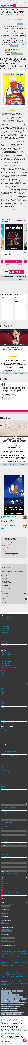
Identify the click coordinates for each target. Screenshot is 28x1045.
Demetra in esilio (4, 792)
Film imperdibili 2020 (5, 630)
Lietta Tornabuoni (6, 578)
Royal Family (23, 998)
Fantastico (8, 14)
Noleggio (11, 42)
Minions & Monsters (7, 894)
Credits (2, 1030)
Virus (9, 1004)
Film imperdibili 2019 (5, 632)
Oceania (2, 728)
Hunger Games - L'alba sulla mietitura (8, 749)
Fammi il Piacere (4, 854)
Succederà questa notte (5, 779)
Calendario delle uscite (5, 742)
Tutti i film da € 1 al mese (8, 220)
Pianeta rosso (4, 908)
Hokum (5, 898)
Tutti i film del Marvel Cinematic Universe (9, 1010)
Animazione (3, 679)
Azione (2, 681)
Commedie (3, 672)
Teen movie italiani (5, 1008)
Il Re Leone (17, 158)
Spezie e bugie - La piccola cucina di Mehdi (10, 755)
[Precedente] (3, 306)
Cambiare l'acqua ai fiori (6, 774)
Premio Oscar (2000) (7, 593)
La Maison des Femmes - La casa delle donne (10, 784)
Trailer (3, 598)
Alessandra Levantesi (7, 582)
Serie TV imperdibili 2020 (6, 663)
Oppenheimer (11, 998)
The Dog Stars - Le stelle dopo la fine (8, 807)
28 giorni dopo (19, 991)
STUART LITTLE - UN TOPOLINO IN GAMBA (14, 440)
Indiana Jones (14, 1004)
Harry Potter (11, 1006)
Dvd (10, 1019)
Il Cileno (2, 824)
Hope (2, 766)
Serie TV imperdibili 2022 (6, 659)
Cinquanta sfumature (5, 1002)
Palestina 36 (3, 762)
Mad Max (3, 1014)
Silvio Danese (5, 585)
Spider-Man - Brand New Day (9, 883)
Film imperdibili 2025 (5, 619)
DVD (19, 44)
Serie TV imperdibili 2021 (6, 661)
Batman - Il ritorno (4, 926)
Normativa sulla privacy (15, 1030)
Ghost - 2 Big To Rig (5, 817)
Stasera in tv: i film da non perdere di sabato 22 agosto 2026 (13, 951)
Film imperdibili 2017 (5, 636)
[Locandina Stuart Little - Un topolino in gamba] (14, 104)
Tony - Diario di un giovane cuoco (7, 822)
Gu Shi (2, 788)
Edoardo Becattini (6, 567)
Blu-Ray (24, 44)
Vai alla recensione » (7, 371)
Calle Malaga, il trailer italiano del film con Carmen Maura (12, 956)
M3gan (10, 992)
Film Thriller (3, 674)
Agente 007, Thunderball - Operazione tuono (10, 911)
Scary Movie (8, 991)
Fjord (2, 768)
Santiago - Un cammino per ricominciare (9, 751)
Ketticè (2, 858)
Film (16, 1018)
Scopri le (14, 373)
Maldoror (3, 735)
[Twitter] (7, 19)
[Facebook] (4, 19)
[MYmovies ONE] (21, 220)
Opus (18, 994)
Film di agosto (4, 643)
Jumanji (2, 922)
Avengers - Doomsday (5, 753)
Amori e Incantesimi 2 (5, 764)
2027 (2, 617)
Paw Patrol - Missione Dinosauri (7, 869)
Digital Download (21, 42)
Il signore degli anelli (5, 1012)
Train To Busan (4, 837)
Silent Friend (3, 849)
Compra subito (14, 46)
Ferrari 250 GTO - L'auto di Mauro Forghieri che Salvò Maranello (14, 864)
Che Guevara (9, 1014)
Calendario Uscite (21, 1018)
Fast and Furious (13, 1008)
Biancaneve (20, 996)
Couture (2, 815)
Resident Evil (3, 757)
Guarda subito (14, 261)
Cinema (6, 1018)
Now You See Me (4, 992)
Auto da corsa (4, 1004)
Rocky (20, 1014)
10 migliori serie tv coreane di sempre (8, 667)
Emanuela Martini (6, 586)
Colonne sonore (16, 1020)
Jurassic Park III (4, 936)
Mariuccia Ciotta (5, 579)
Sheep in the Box (4, 826)
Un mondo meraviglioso (6, 852)
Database (11, 1018)
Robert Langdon (4, 1006)
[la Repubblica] (20, 3)
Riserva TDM (12, 1032)
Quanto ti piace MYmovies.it (6, 613)
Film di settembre (4, 645)
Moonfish (3, 786)
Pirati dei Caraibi (14, 1002)
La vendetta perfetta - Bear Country (8, 811)
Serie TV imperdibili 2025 (6, 652)
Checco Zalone (4, 998)
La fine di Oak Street (7, 887)
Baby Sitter (17, 998)
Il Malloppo (3, 847)
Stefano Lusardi (5, 581)
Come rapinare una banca (6, 856)
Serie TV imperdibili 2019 (6, 665)
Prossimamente (4, 1020)
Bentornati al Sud (4, 770)
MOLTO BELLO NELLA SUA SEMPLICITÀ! (14, 348)
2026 (5, 617)
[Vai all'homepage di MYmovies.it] (8, 6)
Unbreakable (21, 1004)
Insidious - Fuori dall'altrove (6, 730)
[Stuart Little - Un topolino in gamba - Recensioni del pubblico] (14, 343)
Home (2, 1018)
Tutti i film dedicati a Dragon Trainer (8, 994)
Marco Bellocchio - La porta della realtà (9, 828)
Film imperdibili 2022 (5, 626)
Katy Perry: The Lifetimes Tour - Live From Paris (10, 843)
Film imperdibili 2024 (5, 621)
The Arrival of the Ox (5, 799)
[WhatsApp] (12, 19)
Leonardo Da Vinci (5, 1000)
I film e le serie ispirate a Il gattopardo (8, 996)
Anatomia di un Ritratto (5, 797)
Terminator (15, 1014)
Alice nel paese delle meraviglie (17, 1012)
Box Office (16, 1019)
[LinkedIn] (9, 19)
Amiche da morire (4, 918)
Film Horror (3, 676)
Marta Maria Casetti (6, 588)
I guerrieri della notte (5, 940)
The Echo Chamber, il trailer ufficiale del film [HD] (11, 974)
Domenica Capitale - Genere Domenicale (9, 794)
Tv (12, 1019)
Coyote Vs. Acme (4, 839)
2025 (8, 617)
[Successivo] (25, 306)
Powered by (20, 279)
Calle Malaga (3, 759)
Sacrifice (5, 896)
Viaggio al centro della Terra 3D (7, 904)
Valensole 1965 (4, 737)
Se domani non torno (5, 777)
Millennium (17, 1006)
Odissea (5, 881)
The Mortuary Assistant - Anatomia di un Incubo (10, 860)
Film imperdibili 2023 (5, 624)
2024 (10, 617)
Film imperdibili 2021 (5, 628)
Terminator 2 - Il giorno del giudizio (8, 832)
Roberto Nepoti (5, 577)
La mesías (8, 254)
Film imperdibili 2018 (5, 634)
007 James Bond (22, 1002)
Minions (2, 991)
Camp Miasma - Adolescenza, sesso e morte (10, 732)
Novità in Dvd (3, 647)
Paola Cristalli (5, 584)
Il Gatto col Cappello (5, 772)
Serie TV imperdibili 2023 (6, 656)
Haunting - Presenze (5, 929)
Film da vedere (4, 639)
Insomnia (3, 915)
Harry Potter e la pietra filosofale (7, 809)
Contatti (7, 1030)
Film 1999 (3, 14)
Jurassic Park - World (14, 1000)
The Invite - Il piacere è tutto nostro (8, 746)
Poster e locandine (6, 600)
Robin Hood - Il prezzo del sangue (10, 890)
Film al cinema (4, 641)
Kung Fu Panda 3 (4, 943)
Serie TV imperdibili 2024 (6, 654)
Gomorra (13, 991)
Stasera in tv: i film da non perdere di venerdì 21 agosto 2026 (13, 972)
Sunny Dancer (4, 841)
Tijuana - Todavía (4, 790)
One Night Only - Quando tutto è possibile (9, 813)
